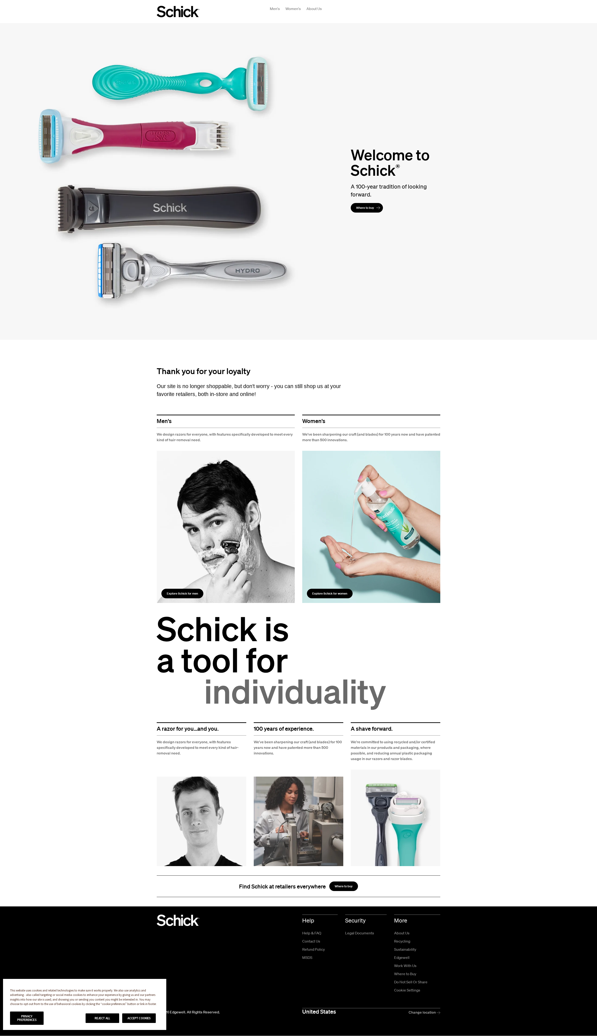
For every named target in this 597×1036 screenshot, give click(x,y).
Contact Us (311, 941)
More (400, 920)
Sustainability (405, 949)
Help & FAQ (311, 933)
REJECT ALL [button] (102, 1018)
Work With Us (405, 965)
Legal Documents (359, 933)
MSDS (307, 957)
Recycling (402, 941)
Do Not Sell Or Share (410, 982)
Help (308, 920)
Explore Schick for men (182, 593)
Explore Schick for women (329, 593)
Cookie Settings (407, 990)
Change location (423, 1012)
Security (355, 920)
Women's (293, 8)
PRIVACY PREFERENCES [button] (26, 1018)
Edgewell (402, 957)
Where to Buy (405, 973)
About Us (314, 8)
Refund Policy (313, 949)
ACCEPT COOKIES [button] (139, 1018)
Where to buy (365, 208)
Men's (275, 8)
